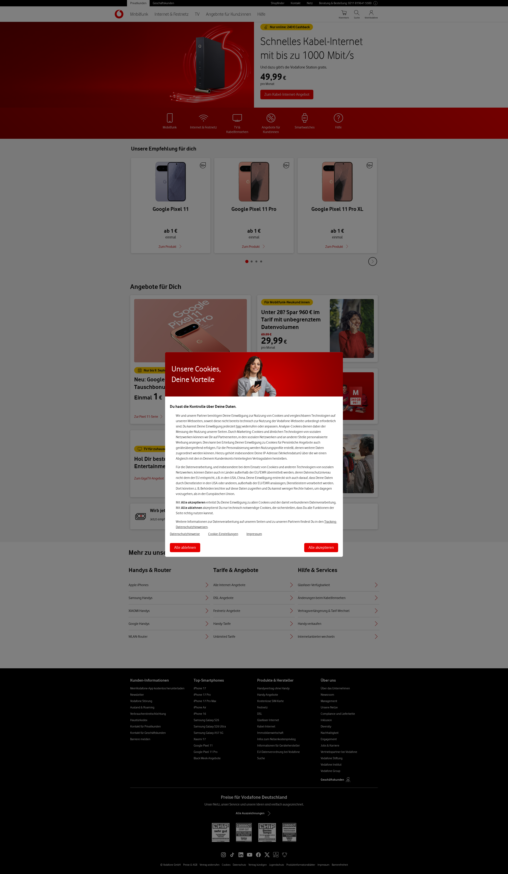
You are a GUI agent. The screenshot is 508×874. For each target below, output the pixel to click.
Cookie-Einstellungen (223, 534)
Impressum (254, 534)
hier (238, 426)
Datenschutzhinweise (185, 534)
